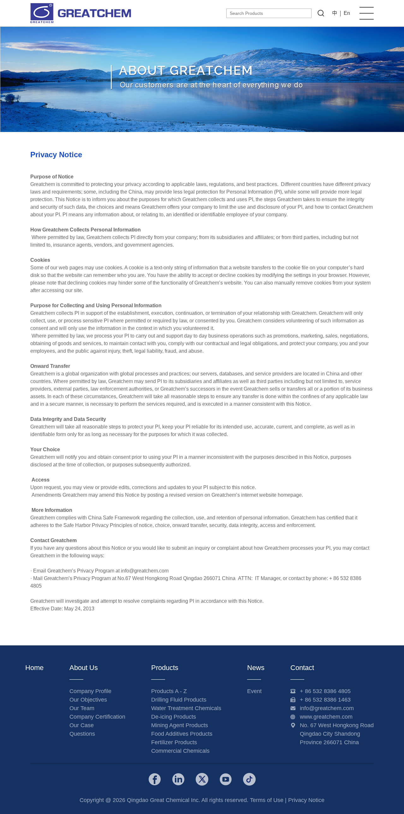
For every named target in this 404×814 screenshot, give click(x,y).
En (347, 13)
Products (164, 668)
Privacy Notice (306, 800)
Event (254, 691)
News (255, 668)
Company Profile (90, 691)
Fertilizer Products (174, 742)
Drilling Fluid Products (178, 700)
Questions (82, 734)
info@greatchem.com (327, 708)
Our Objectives (88, 700)
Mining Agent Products (179, 725)
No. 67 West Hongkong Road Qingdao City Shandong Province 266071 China (337, 733)
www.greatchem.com (326, 717)
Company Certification (97, 717)
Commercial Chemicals (180, 751)
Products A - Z (169, 691)
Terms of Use (266, 800)
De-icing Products (173, 717)
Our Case (81, 725)
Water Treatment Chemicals (186, 708)
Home (34, 668)
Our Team (81, 708)
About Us (83, 668)
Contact (302, 668)
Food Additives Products (181, 734)
